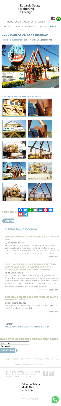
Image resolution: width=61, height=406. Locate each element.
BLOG (53, 26)
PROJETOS (28, 22)
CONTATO (42, 26)
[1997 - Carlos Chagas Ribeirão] (14, 116)
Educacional (16, 40)
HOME (10, 22)
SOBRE (18, 22)
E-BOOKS (40, 22)
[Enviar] (9, 351)
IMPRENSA (30, 26)
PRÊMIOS (8, 26)
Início (5, 40)
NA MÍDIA (19, 26)
